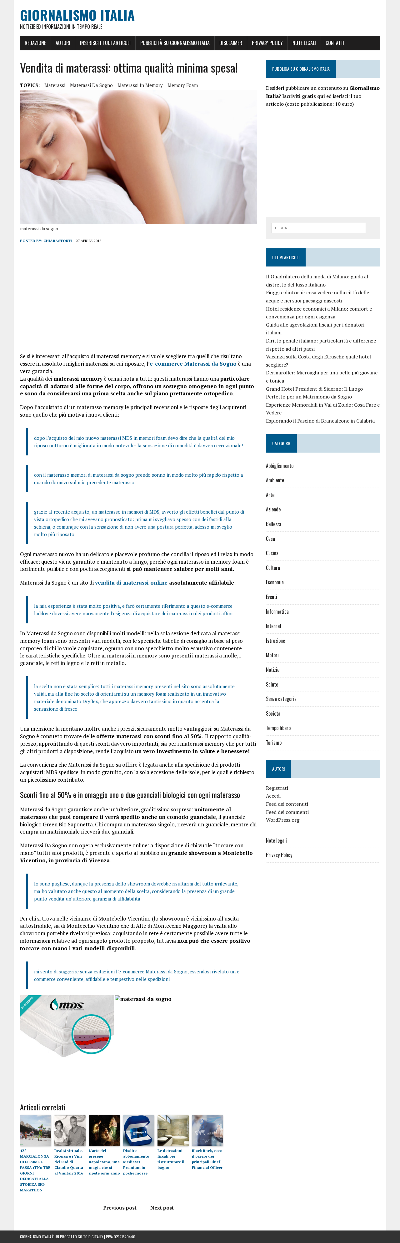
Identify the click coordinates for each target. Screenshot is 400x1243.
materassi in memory (140, 85)
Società (273, 713)
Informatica (277, 611)
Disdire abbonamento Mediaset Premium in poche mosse (136, 1161)
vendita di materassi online (131, 582)
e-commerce (193, 363)
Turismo (274, 742)
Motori (272, 655)
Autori (63, 43)
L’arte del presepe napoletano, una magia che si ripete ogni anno (104, 1161)
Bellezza (273, 524)
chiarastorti (57, 240)
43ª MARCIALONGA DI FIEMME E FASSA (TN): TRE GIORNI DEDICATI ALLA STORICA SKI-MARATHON (35, 1170)
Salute (272, 684)
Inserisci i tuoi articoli (105, 43)
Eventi (271, 597)
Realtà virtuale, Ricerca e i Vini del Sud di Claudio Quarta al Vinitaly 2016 (68, 1161)
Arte (270, 495)
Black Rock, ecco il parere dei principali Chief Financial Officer (207, 1159)
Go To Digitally (90, 1236)
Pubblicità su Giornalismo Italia (175, 43)
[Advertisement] (138, 298)
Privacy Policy (267, 43)
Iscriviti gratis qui (303, 96)
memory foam (183, 85)
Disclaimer (230, 43)
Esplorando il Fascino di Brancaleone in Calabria (320, 420)
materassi (54, 85)
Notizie (272, 669)
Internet (274, 626)
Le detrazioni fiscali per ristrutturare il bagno (171, 1159)
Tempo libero (278, 728)
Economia (275, 582)
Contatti (335, 43)
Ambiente (275, 480)
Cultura (273, 567)
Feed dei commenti (287, 812)
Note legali (304, 43)
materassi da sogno (91, 85)
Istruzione (275, 640)
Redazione (35, 43)
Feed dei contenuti (287, 803)
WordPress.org (282, 819)
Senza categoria (281, 699)
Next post (162, 1207)
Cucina (272, 553)
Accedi (273, 795)
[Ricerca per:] (319, 227)
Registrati (277, 787)
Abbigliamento (279, 465)
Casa (270, 538)
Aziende (273, 509)
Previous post (120, 1207)
